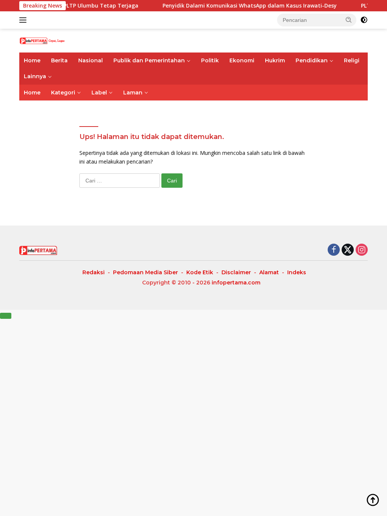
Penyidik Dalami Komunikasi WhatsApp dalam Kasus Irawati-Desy (241, 5)
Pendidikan (312, 60)
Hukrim (275, 60)
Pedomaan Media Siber (145, 272)
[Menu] (24, 20)
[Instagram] (362, 250)
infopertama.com (236, 282)
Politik (210, 60)
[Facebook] (334, 250)
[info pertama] (51, 40)
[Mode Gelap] (364, 20)
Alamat (269, 272)
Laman (132, 92)
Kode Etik (199, 272)
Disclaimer (236, 272)
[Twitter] (348, 250)
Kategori (63, 92)
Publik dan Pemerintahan (149, 60)
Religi (351, 60)
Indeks (296, 272)
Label (99, 92)
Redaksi (93, 272)
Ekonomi (241, 60)
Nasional (90, 60)
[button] (348, 20)
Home (32, 60)
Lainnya (35, 76)
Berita (59, 60)
